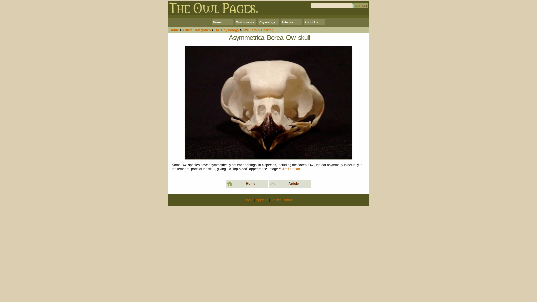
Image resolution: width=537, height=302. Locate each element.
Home (217, 22)
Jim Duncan (291, 169)
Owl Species (245, 22)
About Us (311, 22)
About (288, 200)
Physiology (267, 22)
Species (262, 200)
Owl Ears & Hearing (258, 30)
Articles (287, 22)
